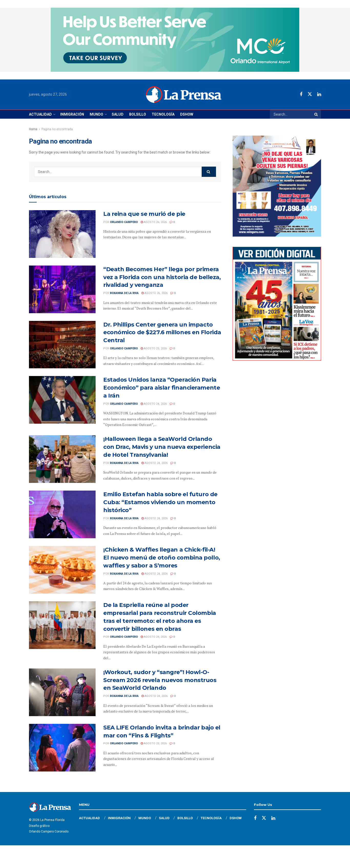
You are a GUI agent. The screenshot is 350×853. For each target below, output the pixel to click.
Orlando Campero (124, 222)
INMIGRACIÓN (72, 114)
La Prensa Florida (52, 820)
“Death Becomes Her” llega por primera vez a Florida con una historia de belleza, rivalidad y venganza (162, 277)
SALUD (117, 114)
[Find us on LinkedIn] (319, 94)
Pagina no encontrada (57, 129)
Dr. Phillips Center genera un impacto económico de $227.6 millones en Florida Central (162, 332)
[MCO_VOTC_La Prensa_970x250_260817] (175, 39)
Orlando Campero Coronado (48, 831)
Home (33, 129)
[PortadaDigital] (277, 303)
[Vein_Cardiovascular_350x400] (277, 186)
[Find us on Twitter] (309, 94)
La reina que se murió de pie (144, 213)
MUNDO (96, 114)
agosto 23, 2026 (155, 743)
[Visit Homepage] (183, 95)
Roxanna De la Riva (124, 293)
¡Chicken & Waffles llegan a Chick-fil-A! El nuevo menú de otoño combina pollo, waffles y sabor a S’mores (161, 557)
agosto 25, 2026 (155, 348)
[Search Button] (316, 114)
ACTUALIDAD (40, 114)
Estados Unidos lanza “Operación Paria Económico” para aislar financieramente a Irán (161, 387)
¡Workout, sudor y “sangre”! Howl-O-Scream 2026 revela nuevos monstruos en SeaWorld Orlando (160, 680)
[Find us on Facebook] (301, 94)
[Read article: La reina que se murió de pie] (62, 234)
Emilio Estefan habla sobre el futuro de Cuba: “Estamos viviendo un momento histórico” (160, 502)
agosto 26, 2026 (155, 222)
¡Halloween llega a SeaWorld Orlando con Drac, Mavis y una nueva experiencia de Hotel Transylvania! (161, 446)
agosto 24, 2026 (155, 403)
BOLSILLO (137, 114)
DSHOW (186, 114)
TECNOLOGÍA (163, 114)
